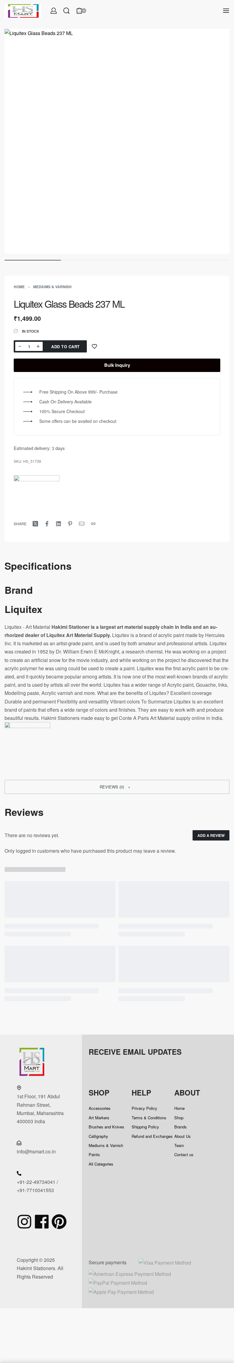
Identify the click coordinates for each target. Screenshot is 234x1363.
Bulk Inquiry (117, 365)
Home (19, 286)
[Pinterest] (59, 1221)
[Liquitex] (36, 498)
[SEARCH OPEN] (66, 10)
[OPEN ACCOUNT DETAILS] (53, 10)
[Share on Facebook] (47, 523)
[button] (117, 787)
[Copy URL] (93, 523)
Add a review (211, 835)
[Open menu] (226, 10)
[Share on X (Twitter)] (35, 523)
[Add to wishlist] (94, 346)
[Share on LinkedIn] (58, 523)
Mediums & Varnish (52, 286)
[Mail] (81, 523)
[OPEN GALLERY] (117, 141)
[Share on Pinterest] (70, 523)
